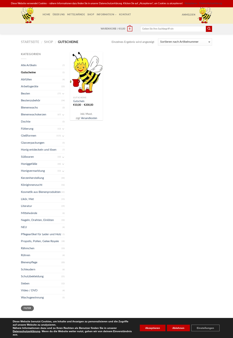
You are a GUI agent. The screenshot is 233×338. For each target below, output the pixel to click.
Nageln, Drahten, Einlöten (37, 220)
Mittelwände (76, 14)
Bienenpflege (29, 262)
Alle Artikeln (29, 65)
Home (46, 14)
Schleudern (28, 269)
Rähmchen (27, 248)
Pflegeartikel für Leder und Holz (41, 234)
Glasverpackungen (32, 142)
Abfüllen (26, 79)
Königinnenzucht (31, 184)
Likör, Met (27, 199)
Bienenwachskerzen (33, 114)
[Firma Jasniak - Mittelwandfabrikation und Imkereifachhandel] (29, 14)
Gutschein (78, 101)
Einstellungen (205, 328)
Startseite (30, 42)
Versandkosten (89, 118)
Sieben (25, 283)
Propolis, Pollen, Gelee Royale (40, 241)
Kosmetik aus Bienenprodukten (41, 192)
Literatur (26, 206)
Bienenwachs (29, 107)
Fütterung (27, 128)
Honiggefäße (29, 163)
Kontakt (125, 14)
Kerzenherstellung (32, 177)
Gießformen (28, 135)
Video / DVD (29, 290)
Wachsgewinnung (32, 297)
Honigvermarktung (33, 170)
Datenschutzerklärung (26, 331)
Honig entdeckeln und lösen (38, 149)
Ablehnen (178, 328)
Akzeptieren (152, 328)
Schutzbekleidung (32, 276)
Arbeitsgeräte (29, 86)
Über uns (59, 14)
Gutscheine (28, 72)
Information (105, 14)
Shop (90, 14)
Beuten (25, 93)
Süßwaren (27, 156)
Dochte (25, 121)
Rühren (25, 255)
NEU (24, 227)
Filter (27, 308)
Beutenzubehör (30, 100)
